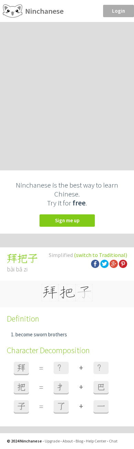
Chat (113, 441)
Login (118, 11)
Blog (79, 441)
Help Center (96, 441)
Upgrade (52, 441)
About (68, 441)
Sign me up (67, 220)
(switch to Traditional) (100, 254)
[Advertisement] (67, 92)
